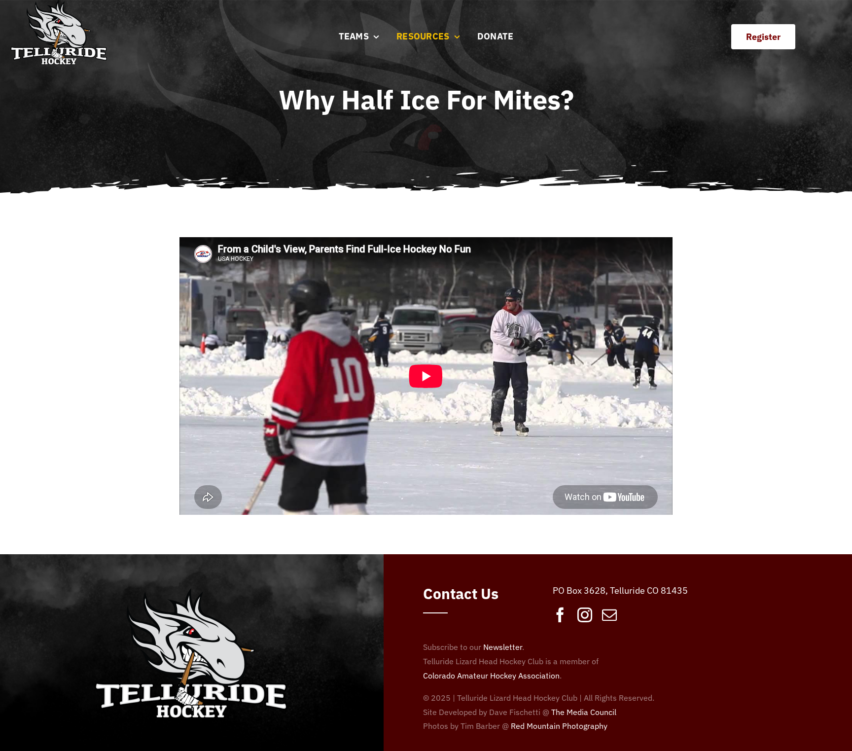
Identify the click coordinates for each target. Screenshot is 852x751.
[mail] (609, 615)
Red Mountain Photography (559, 726)
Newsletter (502, 647)
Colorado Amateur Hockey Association (491, 675)
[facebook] (560, 615)
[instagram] (584, 615)
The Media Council (583, 712)
